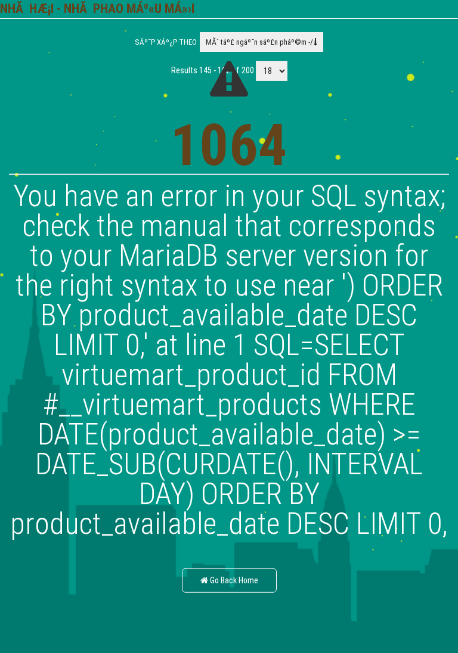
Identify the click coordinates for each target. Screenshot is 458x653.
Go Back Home (233, 580)
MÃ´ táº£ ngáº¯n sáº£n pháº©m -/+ (261, 42)
